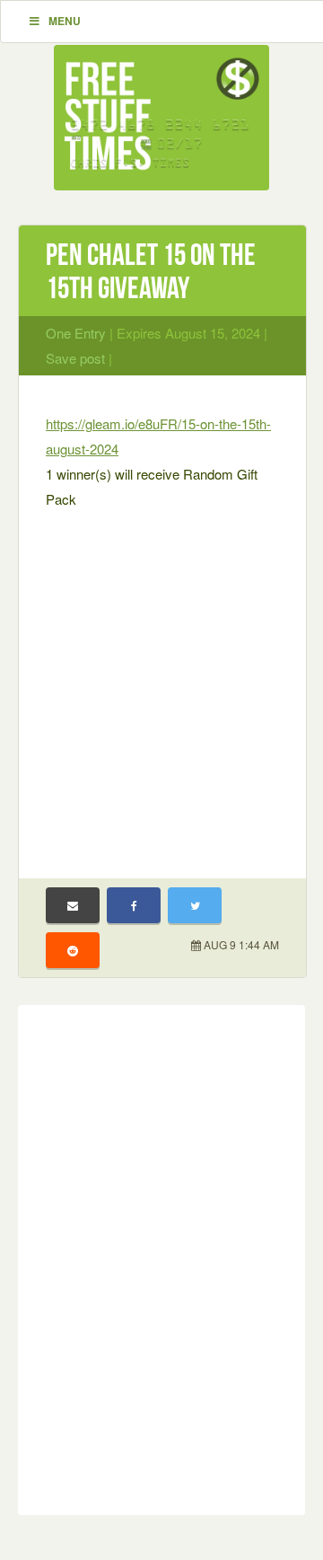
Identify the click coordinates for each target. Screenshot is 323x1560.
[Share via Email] (73, 905)
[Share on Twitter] (195, 905)
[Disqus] (161, 1256)
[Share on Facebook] (134, 905)
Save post (75, 357)
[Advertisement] (161, 682)
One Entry (76, 332)
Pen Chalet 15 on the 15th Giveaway (151, 271)
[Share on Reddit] (73, 950)
